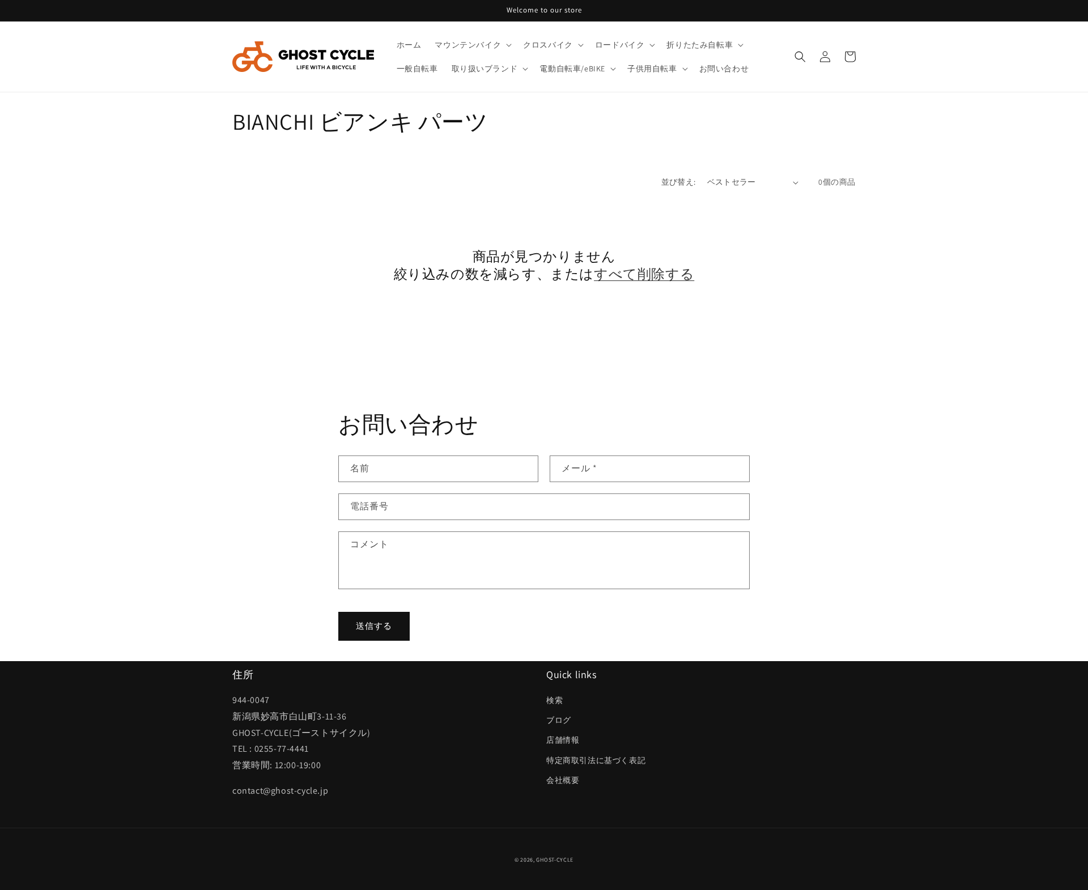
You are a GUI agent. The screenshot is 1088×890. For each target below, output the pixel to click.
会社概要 (562, 780)
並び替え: (678, 182)
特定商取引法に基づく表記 (595, 760)
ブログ (558, 720)
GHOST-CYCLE (554, 859)
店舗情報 (562, 740)
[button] (472, 45)
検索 (554, 700)
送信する (374, 625)
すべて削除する (644, 274)
